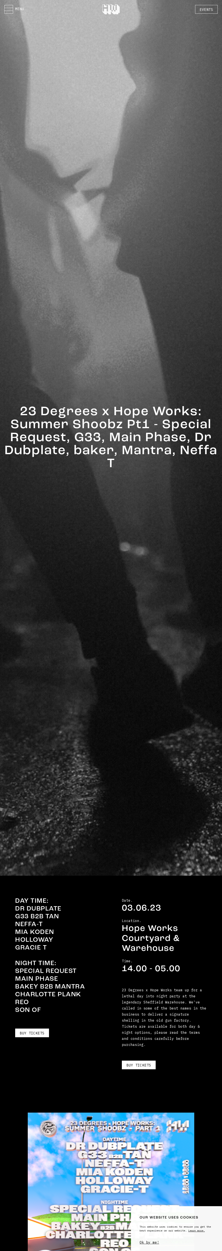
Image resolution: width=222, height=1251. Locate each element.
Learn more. (196, 1230)
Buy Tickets (32, 1033)
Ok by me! (149, 1242)
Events (206, 9)
